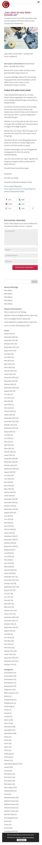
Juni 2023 (7, 357)
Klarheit (7, 760)
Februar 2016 (8, 651)
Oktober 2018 (9, 543)
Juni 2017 (7, 597)
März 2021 (8, 448)
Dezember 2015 (9, 658)
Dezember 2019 (9, 499)
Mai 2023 (7, 361)
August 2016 (8, 631)
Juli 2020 (7, 475)
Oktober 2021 (9, 425)
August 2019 (8, 512)
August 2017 (8, 590)
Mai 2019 (7, 523)
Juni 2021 (7, 438)
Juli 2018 (7, 553)
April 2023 (8, 364)
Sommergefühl (9, 818)
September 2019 (10, 509)
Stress (6, 821)
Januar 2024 (8, 334)
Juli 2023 (7, 354)
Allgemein (8, 689)
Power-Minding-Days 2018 (20, 325)
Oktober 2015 (9, 664)
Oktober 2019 (9, 506)
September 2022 (10, 388)
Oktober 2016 (9, 624)
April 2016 (8, 644)
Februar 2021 (8, 452)
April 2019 (8, 526)
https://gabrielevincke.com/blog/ (16, 189)
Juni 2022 (7, 398)
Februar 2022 (8, 411)
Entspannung (8, 699)
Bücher (6, 696)
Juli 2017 (7, 593)
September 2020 (10, 469)
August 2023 (8, 350)
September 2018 (10, 546)
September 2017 (10, 587)
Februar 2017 (8, 610)
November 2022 (9, 381)
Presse (6, 794)
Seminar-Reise (9, 814)
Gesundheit (8, 727)
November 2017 (9, 580)
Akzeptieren (21, 840)
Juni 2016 (7, 637)
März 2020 (8, 489)
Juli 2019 (7, 516)
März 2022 (8, 408)
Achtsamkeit (29, 18)
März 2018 (8, 566)
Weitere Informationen (28, 837)
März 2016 (8, 648)
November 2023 (9, 340)
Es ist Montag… (21, 312)
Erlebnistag (8, 706)
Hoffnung (7, 754)
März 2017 (8, 607)
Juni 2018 (7, 556)
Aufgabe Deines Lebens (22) (28, 315)
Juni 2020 (7, 479)
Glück (35, 18)
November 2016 (9, 620)
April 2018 (8, 563)
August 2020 (8, 472)
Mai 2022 (7, 401)
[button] (11, 199)
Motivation (20, 21)
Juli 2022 (7, 394)
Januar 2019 (8, 533)
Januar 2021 (8, 455)
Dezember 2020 (9, 458)
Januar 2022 (8, 415)
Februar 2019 (8, 529)
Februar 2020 (8, 492)
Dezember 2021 (9, 418)
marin (6, 325)
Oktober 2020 (9, 465)
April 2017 (8, 604)
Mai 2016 (7, 641)
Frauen (6, 710)
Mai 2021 (7, 442)
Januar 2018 (8, 573)
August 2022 (8, 391)
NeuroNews (8, 290)
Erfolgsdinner (9, 703)
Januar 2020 (8, 496)
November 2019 (9, 502)
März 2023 (8, 367)
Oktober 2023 (9, 344)
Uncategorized (8, 23)
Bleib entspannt (9, 693)
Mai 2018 (7, 560)
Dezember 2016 (9, 617)
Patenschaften (9, 791)
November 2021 (9, 421)
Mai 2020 (7, 482)
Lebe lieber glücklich (10, 21)
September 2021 (10, 428)
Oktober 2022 (9, 384)
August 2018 (8, 550)
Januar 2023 (8, 374)
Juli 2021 (7, 435)
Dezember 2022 (9, 377)
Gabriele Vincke (11, 18)
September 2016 (10, 627)
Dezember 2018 (9, 536)
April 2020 (8, 485)
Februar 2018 (8, 570)
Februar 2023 (8, 371)
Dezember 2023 (9, 337)
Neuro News (8, 787)
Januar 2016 (8, 654)
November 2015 (9, 661)
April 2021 (8, 445)
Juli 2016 (7, 634)
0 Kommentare (18, 23)
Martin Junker (9, 312)
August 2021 (8, 431)
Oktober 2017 (9, 583)
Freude (6, 713)
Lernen (6, 767)
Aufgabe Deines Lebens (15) (27, 322)
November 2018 (9, 539)
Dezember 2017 (9, 577)
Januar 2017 (8, 614)
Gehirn (6, 720)
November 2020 (9, 462)
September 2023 (10, 347)
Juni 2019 (7, 519)
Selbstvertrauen (29, 21)
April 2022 (8, 404)
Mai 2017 (7, 600)
